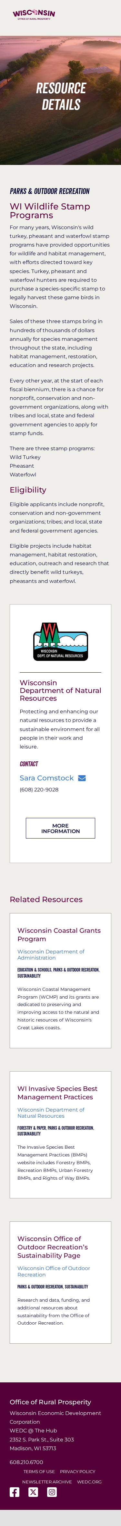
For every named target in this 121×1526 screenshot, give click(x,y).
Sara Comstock (47, 778)
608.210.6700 (26, 1462)
